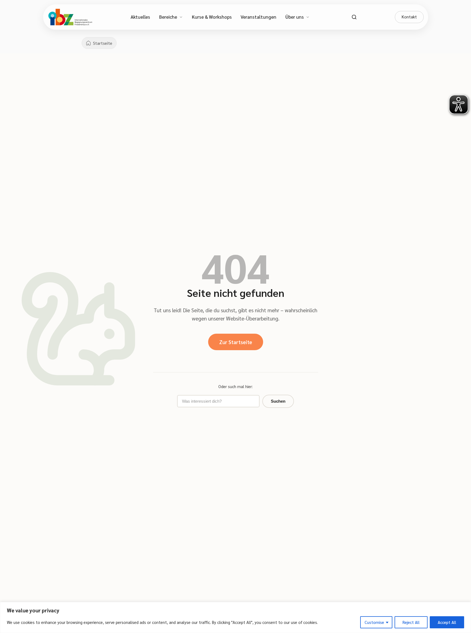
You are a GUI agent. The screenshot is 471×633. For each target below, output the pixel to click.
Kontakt (409, 17)
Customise (374, 622)
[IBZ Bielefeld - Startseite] (70, 17)
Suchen (278, 401)
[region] (235, 617)
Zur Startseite (235, 342)
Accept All (447, 622)
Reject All (411, 622)
